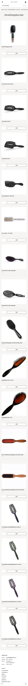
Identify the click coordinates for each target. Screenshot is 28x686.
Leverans (4, 677)
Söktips (3, 674)
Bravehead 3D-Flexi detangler (8, 305)
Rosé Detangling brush (7, 46)
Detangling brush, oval (7, 417)
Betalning (4, 679)
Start (3, 9)
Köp (17, 53)
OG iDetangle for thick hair (8, 195)
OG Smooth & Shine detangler (9, 270)
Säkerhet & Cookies (6, 681)
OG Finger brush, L (6, 158)
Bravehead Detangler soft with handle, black (12, 342)
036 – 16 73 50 (9, 659)
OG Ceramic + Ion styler (7, 233)
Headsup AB (4, 655)
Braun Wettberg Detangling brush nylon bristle (12, 454)
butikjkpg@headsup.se (11, 657)
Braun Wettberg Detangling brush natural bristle (13, 489)
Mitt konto (4, 676)
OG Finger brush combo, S (8, 84)
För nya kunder (5, 670)
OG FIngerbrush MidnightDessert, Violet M (11, 601)
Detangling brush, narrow (7, 380)
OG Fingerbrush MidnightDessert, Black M (11, 639)
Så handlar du (4, 672)
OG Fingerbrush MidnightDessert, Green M (11, 564)
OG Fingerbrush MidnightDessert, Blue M (11, 527)
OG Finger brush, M (6, 121)
